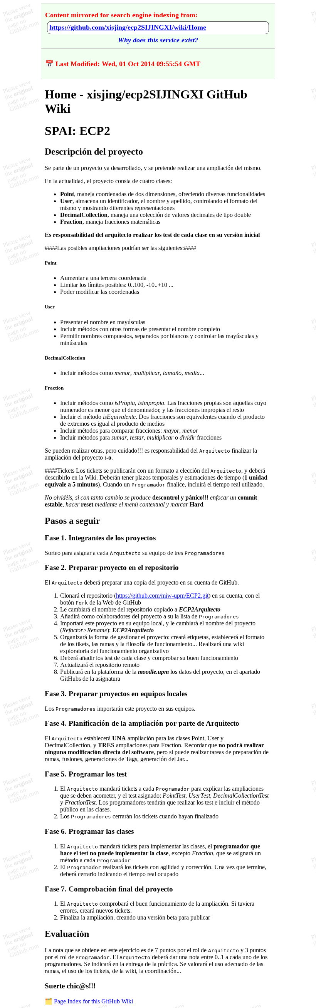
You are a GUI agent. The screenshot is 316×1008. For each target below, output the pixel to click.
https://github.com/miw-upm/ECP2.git (162, 595)
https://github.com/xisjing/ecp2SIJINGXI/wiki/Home (127, 27)
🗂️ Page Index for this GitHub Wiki (89, 1001)
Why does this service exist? (158, 40)
